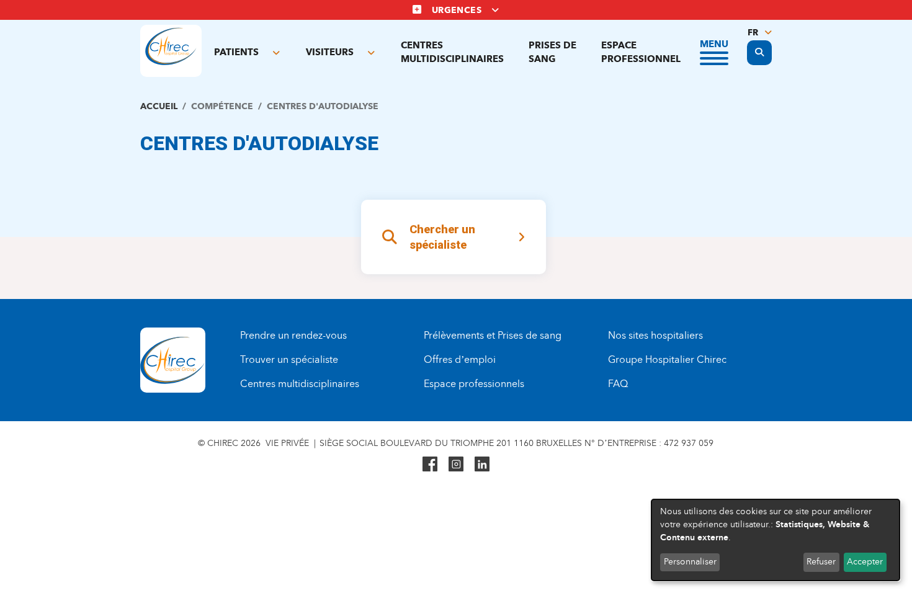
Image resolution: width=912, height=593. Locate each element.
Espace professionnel (641, 52)
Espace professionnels (474, 384)
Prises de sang (552, 52)
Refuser (821, 561)
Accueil (158, 106)
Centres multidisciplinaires (452, 52)
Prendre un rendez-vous (293, 335)
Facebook (430, 464)
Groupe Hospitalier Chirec (667, 359)
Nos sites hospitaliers (655, 335)
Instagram (456, 464)
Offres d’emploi (460, 359)
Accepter (865, 561)
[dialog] (775, 540)
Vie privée (287, 443)
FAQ (618, 384)
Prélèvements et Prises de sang (492, 335)
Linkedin (482, 464)
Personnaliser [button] (690, 561)
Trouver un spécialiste (289, 359)
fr (753, 32)
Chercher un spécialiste (442, 237)
